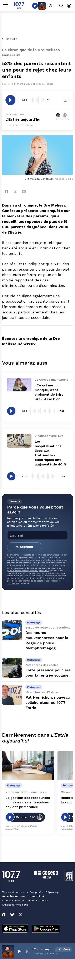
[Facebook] (6, 191)
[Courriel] (24, 191)
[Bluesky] (12, 914)
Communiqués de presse (18, 900)
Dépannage (53, 892)
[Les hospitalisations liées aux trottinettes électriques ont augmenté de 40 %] (19, 441)
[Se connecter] (69, 5)
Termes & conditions (15, 892)
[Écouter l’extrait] (10, 100)
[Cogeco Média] (46, 877)
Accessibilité (36, 896)
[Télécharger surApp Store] (15, 928)
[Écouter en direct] (35, 5)
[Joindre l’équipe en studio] (51, 6)
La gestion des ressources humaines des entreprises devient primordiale (27, 802)
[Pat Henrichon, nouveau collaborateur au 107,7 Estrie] (12, 695)
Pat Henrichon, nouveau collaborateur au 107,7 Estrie (47, 702)
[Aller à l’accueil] (19, 8)
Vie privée (36, 892)
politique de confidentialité (20, 581)
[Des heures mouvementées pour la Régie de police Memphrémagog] (12, 630)
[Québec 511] (69, 880)
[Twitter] (15, 191)
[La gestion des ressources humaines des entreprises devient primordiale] (28, 765)
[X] (20, 914)
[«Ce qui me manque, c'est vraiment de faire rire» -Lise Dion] (19, 384)
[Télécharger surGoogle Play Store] (46, 928)
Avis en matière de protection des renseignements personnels (34, 569)
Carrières (42, 900)
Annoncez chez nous (15, 904)
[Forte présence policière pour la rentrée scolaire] (12, 668)
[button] (19, 951)
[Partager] (66, 100)
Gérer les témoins (13, 896)
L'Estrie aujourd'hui (23, 119)
